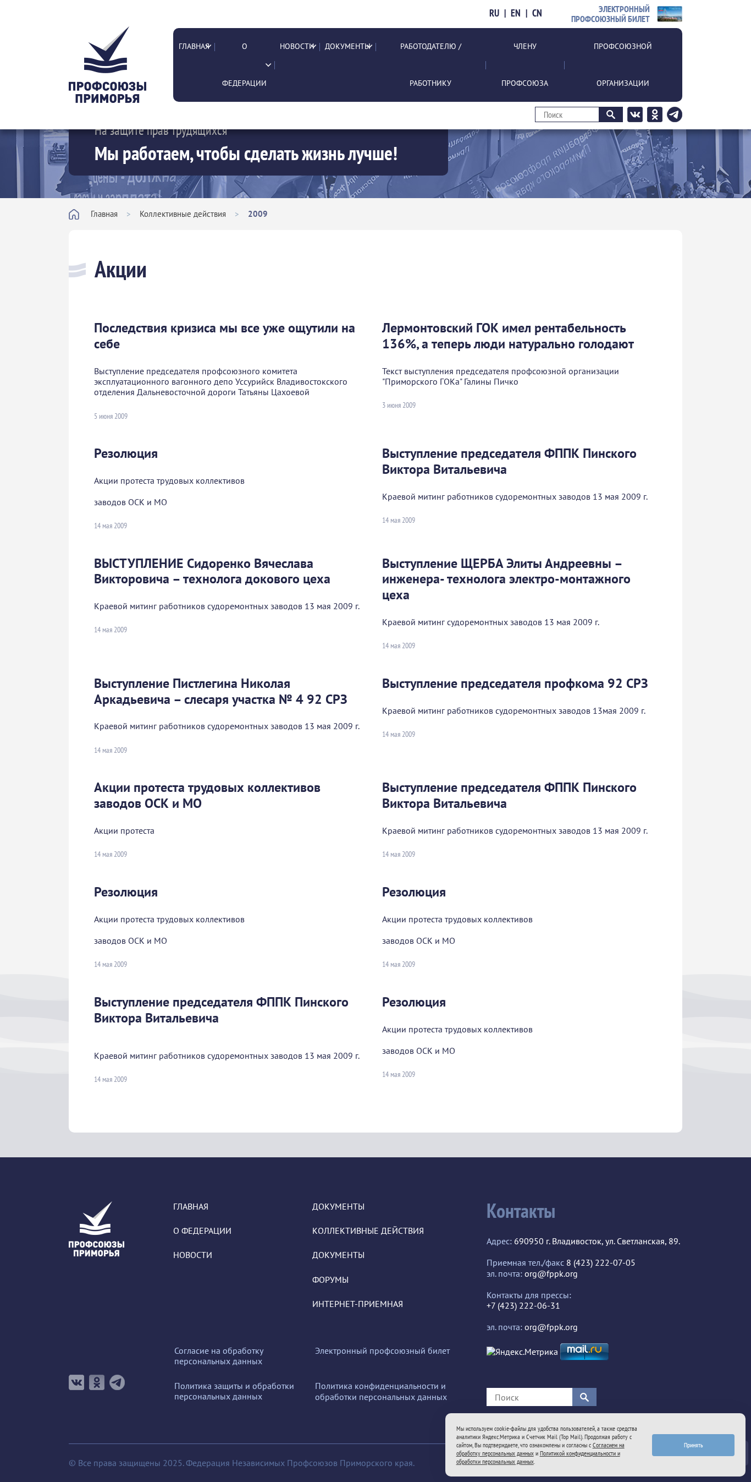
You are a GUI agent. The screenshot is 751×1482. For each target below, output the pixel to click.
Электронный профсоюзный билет (382, 1351)
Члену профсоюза (524, 64)
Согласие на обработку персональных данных (218, 1356)
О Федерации (244, 64)
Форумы (330, 1280)
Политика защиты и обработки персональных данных (234, 1391)
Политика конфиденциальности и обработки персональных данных (381, 1391)
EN (516, 13)
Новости (297, 46)
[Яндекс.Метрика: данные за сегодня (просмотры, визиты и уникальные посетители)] (522, 1352)
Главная (194, 46)
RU (494, 13)
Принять (693, 1445)
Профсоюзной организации (623, 64)
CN (537, 13)
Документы (348, 46)
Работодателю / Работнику (430, 64)
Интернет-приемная (357, 1304)
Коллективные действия (183, 214)
